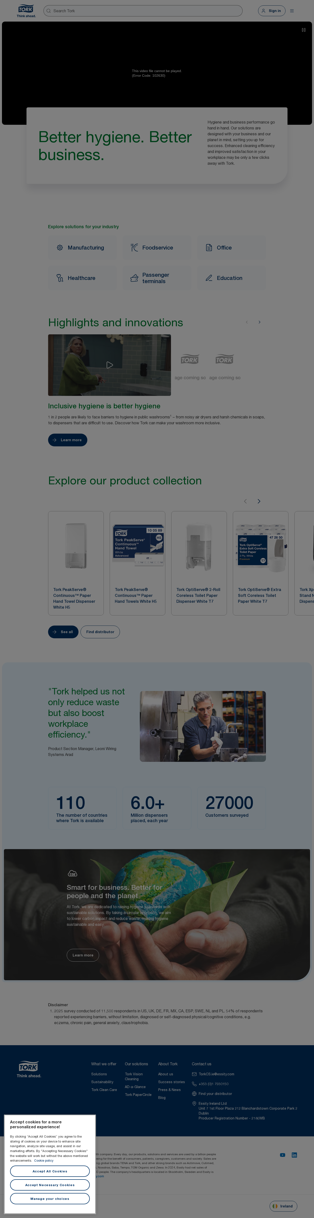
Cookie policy (43, 1160)
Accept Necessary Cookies (50, 1185)
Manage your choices (49, 1199)
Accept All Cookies (50, 1171)
